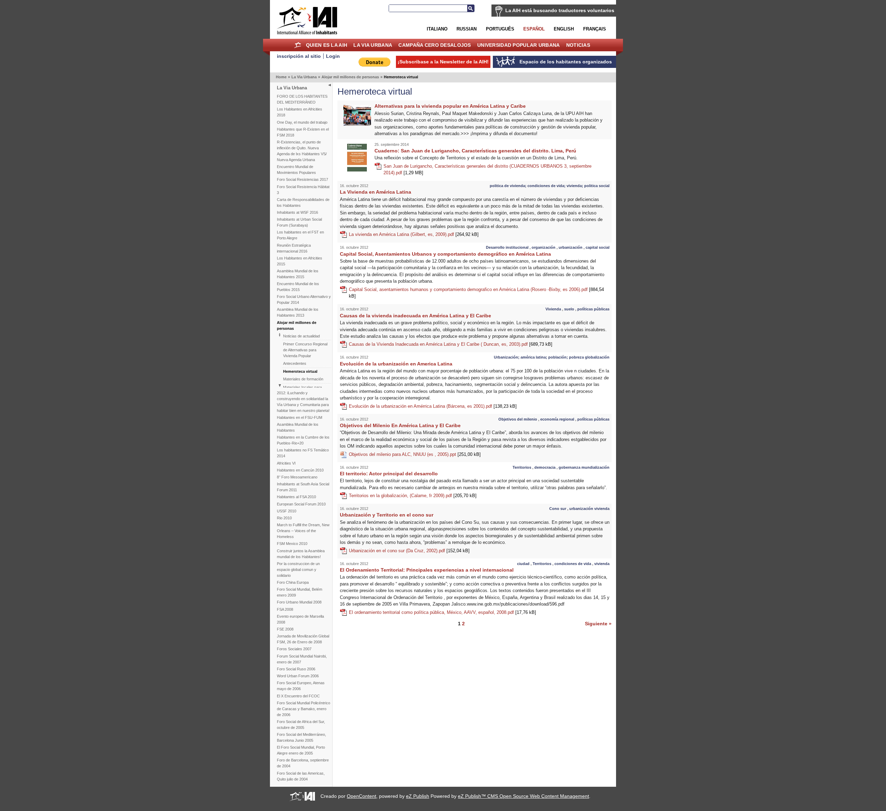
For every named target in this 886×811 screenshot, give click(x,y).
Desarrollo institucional (507, 247)
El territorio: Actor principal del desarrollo (389, 473)
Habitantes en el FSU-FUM (299, 417)
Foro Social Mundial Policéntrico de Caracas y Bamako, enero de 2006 (303, 709)
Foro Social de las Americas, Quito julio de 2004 (301, 776)
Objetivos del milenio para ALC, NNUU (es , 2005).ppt (415, 454)
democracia (544, 467)
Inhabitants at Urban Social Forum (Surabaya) (299, 222)
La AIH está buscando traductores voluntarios (559, 10)
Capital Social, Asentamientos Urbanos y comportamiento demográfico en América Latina (445, 254)
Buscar (470, 8)
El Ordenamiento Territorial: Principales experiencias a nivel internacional (427, 570)
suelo (569, 309)
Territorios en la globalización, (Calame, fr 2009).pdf (413, 495)
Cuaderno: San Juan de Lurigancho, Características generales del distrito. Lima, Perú (475, 150)
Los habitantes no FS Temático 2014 (303, 453)
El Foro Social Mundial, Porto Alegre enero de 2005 (301, 750)
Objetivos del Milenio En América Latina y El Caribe (400, 425)
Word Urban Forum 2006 (298, 676)
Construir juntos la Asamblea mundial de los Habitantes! (301, 554)
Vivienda (553, 309)
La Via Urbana (372, 45)
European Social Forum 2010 (301, 504)
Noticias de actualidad (301, 336)
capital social (597, 247)
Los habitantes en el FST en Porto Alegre (300, 235)
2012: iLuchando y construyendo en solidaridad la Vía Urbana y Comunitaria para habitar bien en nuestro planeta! (303, 402)
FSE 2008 (285, 629)
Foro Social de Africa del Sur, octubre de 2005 (301, 725)
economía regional (557, 419)
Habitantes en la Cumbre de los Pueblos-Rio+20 (303, 440)
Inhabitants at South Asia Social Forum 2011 (303, 487)
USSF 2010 (286, 511)
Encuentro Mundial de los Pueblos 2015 (298, 287)
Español (534, 29)
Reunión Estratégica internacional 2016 (294, 248)
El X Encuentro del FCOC (298, 696)
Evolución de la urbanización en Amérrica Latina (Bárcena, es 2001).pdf (433, 406)
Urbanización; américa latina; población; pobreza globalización (551, 357)
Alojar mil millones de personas (350, 77)
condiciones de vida (572, 564)
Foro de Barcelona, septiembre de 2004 (303, 763)
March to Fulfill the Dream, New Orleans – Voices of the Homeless (303, 531)
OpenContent (361, 796)
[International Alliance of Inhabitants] (307, 20)
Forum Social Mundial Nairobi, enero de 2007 (302, 659)
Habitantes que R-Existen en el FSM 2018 (303, 132)
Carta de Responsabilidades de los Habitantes (303, 202)
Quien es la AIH (326, 45)
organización (543, 247)
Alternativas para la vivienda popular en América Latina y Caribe (450, 106)
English (564, 29)
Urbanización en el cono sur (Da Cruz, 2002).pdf (409, 550)
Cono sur (557, 508)
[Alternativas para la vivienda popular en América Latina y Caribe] (357, 124)
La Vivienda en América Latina (375, 192)
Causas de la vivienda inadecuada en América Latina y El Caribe (415, 315)
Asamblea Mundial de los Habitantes (297, 427)
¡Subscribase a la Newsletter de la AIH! (443, 61)
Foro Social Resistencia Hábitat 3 (303, 190)
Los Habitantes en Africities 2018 (299, 112)
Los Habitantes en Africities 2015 (299, 261)
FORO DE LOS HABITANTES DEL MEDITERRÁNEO (302, 99)
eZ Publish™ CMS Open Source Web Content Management (523, 796)
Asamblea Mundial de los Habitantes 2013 (297, 312)
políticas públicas (593, 309)
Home (297, 45)
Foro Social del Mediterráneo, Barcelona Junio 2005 (301, 737)
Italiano (437, 29)
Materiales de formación (303, 379)
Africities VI (286, 463)
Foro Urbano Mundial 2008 (299, 602)
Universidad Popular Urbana (518, 45)
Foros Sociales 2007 (294, 649)
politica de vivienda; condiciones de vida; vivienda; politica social (549, 186)
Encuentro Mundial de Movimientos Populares (296, 170)
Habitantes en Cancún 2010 (300, 470)
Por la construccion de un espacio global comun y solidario (298, 570)
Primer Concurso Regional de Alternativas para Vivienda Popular (305, 350)
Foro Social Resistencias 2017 (302, 179)
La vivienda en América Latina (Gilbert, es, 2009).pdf (414, 234)
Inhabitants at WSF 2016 (297, 212)
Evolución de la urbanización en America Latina (396, 364)
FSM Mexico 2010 (292, 543)
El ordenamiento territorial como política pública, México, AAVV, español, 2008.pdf (442, 612)
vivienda (601, 564)
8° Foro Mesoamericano (297, 477)
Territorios (522, 467)
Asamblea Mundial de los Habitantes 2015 (297, 274)
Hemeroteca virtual (300, 371)
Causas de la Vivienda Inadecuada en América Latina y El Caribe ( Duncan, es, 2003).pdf (450, 344)
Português (500, 29)
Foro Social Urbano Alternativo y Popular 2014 (304, 299)
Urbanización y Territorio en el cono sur (386, 515)
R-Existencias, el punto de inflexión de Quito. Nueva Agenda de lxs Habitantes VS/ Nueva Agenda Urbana (302, 151)
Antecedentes (294, 363)
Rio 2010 (284, 518)
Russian (466, 29)
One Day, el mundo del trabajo (302, 122)
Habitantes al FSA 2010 (296, 497)
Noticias (578, 45)
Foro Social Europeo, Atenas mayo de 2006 (301, 686)
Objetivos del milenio (517, 419)
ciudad (523, 564)
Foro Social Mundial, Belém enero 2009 (299, 592)
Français (594, 29)
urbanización (570, 247)
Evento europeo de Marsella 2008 (300, 619)
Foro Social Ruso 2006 (296, 669)
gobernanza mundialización (584, 467)
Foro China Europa (293, 582)
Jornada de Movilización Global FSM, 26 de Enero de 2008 (303, 639)
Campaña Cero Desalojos (434, 45)
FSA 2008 (285, 609)
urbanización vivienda (589, 508)
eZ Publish (417, 796)
